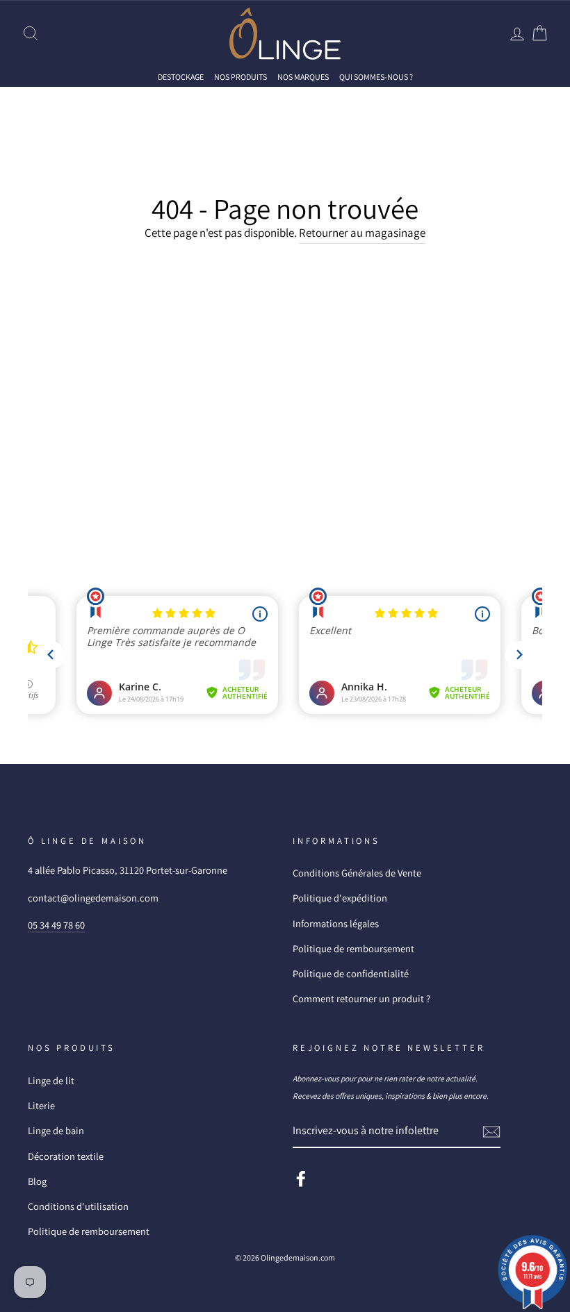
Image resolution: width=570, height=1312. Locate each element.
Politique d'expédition (340, 897)
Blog (37, 1181)
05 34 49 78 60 (56, 924)
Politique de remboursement (353, 948)
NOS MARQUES (303, 77)
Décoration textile (66, 1156)
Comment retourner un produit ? (361, 998)
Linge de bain (56, 1130)
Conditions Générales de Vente (357, 872)
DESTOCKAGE (181, 77)
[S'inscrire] (491, 1131)
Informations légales (336, 923)
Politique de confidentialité (351, 973)
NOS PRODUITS (240, 77)
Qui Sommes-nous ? (376, 77)
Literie (41, 1105)
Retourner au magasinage (362, 232)
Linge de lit (51, 1080)
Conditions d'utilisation (78, 1206)
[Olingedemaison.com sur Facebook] (301, 1177)
